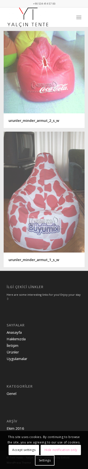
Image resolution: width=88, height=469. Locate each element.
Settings (45, 460)
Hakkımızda (16, 338)
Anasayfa (14, 332)
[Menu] (78, 17)
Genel (11, 393)
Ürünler (13, 352)
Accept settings (23, 450)
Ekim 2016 (15, 428)
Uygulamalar (17, 358)
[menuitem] (78, 17)
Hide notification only (60, 450)
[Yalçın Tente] (36, 17)
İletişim (12, 345)
